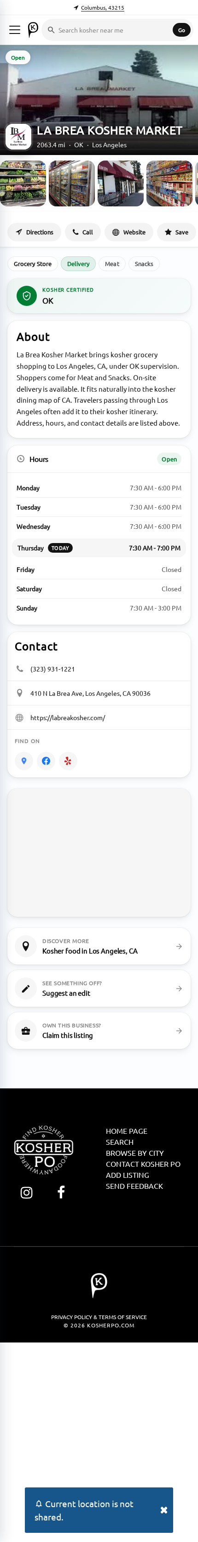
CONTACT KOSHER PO (143, 1163)
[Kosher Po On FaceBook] (61, 1192)
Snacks (144, 263)
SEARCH (120, 1141)
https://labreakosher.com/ (67, 717)
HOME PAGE (126, 1130)
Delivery (78, 263)
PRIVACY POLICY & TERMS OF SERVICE (99, 1316)
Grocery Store (33, 263)
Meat (112, 263)
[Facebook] (46, 761)
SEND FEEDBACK (134, 1185)
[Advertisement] (99, 1441)
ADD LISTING (127, 1174)
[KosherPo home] (33, 30)
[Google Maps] (24, 761)
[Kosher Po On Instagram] (26, 1192)
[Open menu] (15, 30)
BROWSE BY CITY (135, 1152)
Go (181, 29)
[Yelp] (68, 761)
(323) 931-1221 (52, 669)
